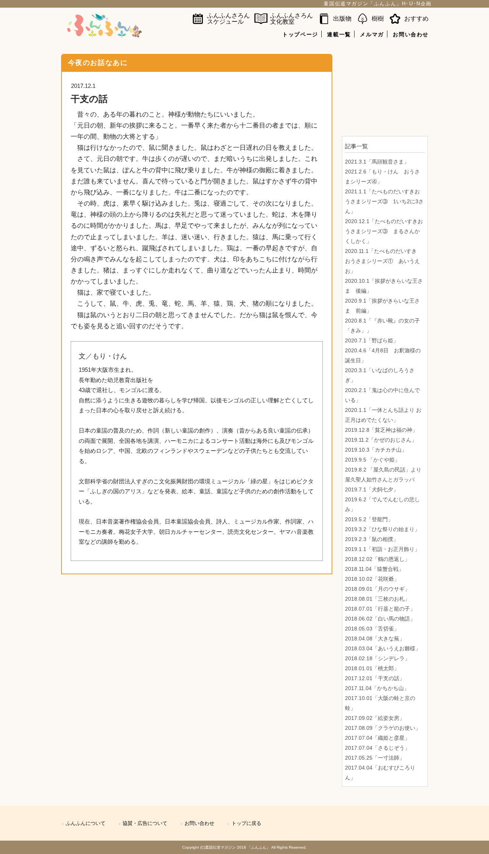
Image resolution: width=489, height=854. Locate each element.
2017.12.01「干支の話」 (375, 678)
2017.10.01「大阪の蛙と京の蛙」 (380, 703)
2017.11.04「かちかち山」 (377, 688)
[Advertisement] (385, 92)
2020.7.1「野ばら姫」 (371, 340)
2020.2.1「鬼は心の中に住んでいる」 (382, 395)
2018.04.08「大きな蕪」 (375, 638)
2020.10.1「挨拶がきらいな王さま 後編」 (384, 286)
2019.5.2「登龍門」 (369, 519)
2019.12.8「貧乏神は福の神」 (381, 430)
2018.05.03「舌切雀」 (372, 629)
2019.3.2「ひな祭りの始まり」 (382, 529)
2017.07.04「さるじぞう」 (377, 748)
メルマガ (372, 34)
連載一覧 (339, 34)
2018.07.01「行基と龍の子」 (380, 609)
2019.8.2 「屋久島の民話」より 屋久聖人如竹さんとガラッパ (383, 475)
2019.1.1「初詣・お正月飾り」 (382, 549)
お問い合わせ (411, 34)
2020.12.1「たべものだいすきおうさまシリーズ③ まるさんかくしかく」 (384, 231)
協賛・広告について (145, 823)
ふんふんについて (85, 823)
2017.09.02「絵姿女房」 (375, 718)
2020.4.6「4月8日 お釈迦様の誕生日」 (383, 355)
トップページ (300, 34)
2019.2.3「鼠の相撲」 (371, 539)
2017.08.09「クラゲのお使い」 (383, 728)
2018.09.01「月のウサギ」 (377, 589)
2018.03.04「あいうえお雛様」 (383, 648)
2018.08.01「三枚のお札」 (377, 599)
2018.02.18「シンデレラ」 (377, 658)
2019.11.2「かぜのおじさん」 (381, 440)
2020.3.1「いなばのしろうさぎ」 (380, 375)
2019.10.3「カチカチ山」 (376, 450)
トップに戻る (246, 823)
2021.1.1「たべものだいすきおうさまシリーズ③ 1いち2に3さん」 (384, 201)
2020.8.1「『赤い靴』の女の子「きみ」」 (382, 326)
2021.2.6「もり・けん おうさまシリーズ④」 (382, 177)
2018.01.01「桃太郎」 (372, 668)
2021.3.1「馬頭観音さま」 (377, 162)
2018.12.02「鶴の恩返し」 (377, 559)
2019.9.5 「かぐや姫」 (372, 460)
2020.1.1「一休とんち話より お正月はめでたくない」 (383, 415)
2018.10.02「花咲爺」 (372, 579)
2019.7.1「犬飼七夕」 (371, 489)
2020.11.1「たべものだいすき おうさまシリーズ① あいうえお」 (383, 261)
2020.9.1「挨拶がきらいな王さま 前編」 (382, 306)
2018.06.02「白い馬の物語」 (380, 619)
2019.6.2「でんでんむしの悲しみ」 (382, 504)
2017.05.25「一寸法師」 (375, 758)
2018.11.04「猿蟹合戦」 (374, 569)
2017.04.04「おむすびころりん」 (380, 773)
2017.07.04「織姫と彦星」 (377, 738)
